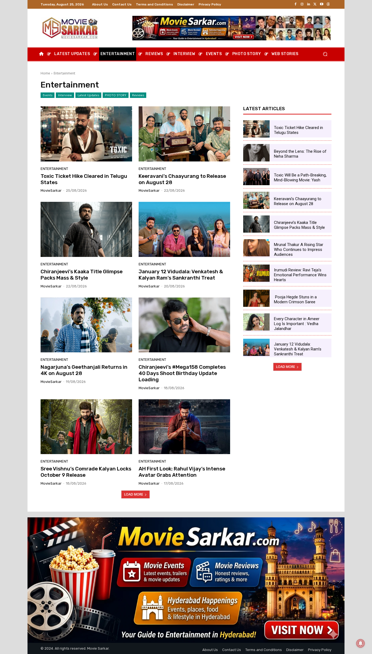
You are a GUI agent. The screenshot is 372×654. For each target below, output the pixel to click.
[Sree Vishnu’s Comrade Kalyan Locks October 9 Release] (86, 426)
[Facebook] (295, 4)
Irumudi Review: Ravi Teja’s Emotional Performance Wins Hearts (300, 275)
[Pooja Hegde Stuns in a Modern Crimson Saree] (256, 298)
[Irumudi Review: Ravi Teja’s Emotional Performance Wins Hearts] (256, 273)
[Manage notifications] (360, 643)
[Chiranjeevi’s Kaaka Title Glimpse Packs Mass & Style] (86, 229)
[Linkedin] (308, 4)
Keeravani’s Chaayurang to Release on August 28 (182, 179)
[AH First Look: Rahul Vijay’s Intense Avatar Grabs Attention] (184, 426)
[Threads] (328, 4)
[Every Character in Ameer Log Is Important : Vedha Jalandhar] (256, 322)
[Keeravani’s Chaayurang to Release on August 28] (184, 133)
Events (47, 95)
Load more (133, 494)
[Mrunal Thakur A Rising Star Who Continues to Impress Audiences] (256, 247)
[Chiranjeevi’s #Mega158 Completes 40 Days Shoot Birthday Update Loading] (184, 325)
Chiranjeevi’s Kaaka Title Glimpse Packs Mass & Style (82, 274)
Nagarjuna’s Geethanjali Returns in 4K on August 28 (84, 370)
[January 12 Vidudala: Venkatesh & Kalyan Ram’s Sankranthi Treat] (184, 229)
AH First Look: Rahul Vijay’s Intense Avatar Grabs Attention (182, 472)
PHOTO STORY (115, 95)
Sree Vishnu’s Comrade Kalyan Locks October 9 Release (86, 472)
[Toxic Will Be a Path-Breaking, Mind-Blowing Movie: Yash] (256, 176)
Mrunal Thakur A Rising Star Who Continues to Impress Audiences (298, 249)
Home (45, 73)
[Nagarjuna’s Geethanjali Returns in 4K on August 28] (86, 325)
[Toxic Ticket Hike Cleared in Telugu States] (86, 133)
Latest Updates (88, 95)
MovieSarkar (51, 190)
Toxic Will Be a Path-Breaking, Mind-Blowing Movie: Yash (300, 177)
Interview (65, 95)
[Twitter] (315, 4)
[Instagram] (302, 4)
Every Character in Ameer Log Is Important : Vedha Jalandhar (296, 323)
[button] (325, 54)
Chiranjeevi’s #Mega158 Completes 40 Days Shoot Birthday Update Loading (182, 373)
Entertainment (54, 168)
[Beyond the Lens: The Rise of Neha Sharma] (256, 152)
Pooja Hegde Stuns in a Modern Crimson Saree (295, 299)
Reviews (138, 95)
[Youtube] (321, 4)
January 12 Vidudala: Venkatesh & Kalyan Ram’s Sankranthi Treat (181, 274)
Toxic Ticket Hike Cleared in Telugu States (84, 179)
